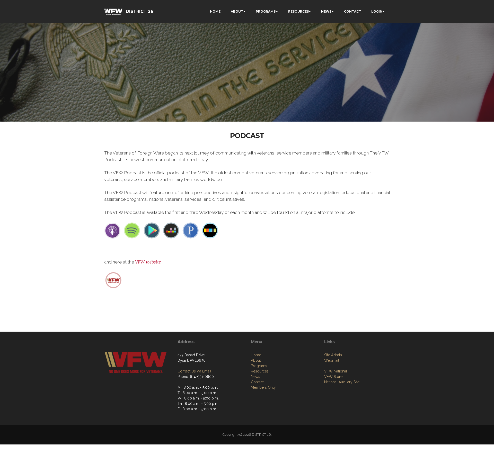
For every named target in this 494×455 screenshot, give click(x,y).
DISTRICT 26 (139, 11)
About (256, 360)
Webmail (331, 360)
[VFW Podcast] (113, 280)
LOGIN (376, 11)
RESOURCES (298, 11)
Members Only (263, 387)
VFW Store (333, 377)
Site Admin (333, 355)
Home (256, 355)
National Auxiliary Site (341, 382)
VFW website (148, 262)
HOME (215, 11)
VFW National (335, 371)
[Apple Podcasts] (112, 230)
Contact (257, 382)
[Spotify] (132, 230)
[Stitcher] (210, 230)
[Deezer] (171, 230)
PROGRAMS (266, 11)
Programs (259, 366)
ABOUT (237, 11)
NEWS (326, 11)
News (255, 377)
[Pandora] (190, 230)
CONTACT (352, 11)
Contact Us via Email (194, 371)
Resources (260, 371)
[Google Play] (151, 230)
